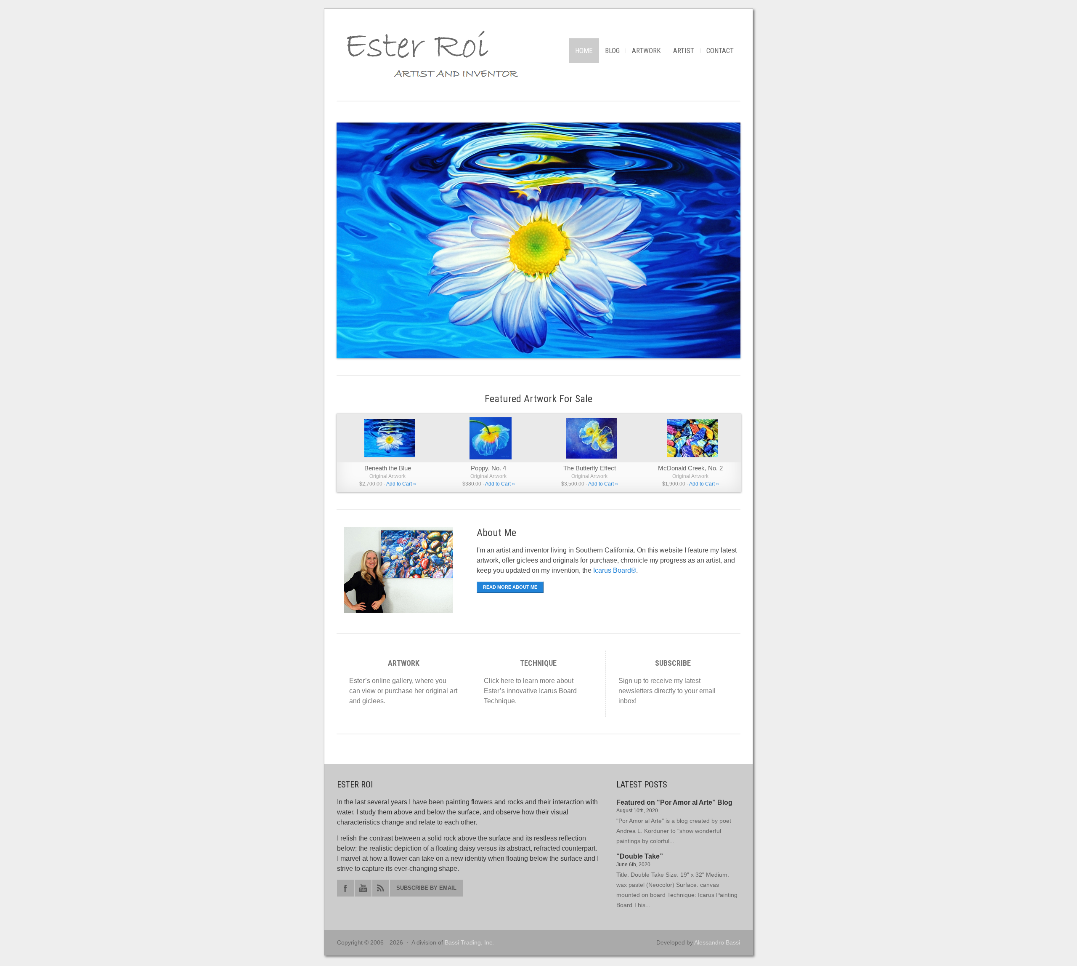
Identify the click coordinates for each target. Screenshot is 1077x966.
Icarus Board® (614, 570)
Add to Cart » (401, 484)
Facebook (345, 888)
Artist (683, 50)
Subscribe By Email (426, 888)
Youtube (363, 888)
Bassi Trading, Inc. (469, 942)
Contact (720, 50)
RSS (380, 888)
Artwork (646, 50)
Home (584, 50)
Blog (612, 50)
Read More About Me (510, 587)
